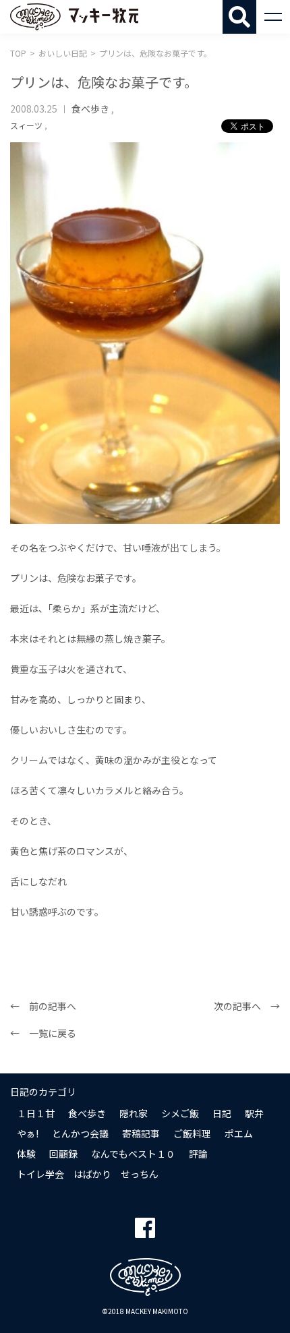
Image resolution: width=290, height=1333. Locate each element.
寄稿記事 (141, 1133)
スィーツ (26, 125)
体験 (26, 1153)
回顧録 (63, 1153)
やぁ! (27, 1133)
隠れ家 (133, 1113)
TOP (18, 53)
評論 (198, 1153)
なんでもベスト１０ (133, 1153)
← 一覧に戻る (43, 1033)
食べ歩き (90, 108)
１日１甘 (36, 1113)
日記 (221, 1113)
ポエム (239, 1133)
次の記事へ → (247, 1006)
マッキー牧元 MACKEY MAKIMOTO (74, 17)
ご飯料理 (192, 1133)
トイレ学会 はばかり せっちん (87, 1174)
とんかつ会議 (80, 1133)
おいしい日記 (62, 53)
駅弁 (254, 1113)
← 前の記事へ (43, 1006)
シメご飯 (180, 1113)
